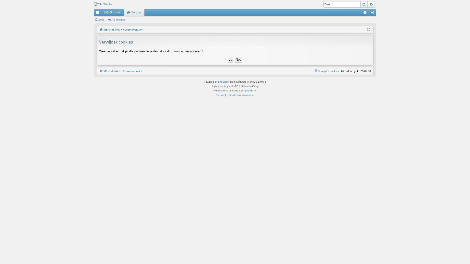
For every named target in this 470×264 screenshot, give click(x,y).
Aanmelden (118, 19)
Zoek (101, 19)
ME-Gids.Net (112, 12)
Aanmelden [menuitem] (373, 13)
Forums (136, 12)
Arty (226, 86)
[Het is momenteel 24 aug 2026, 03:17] (368, 30)
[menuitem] (365, 12)
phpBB (222, 81)
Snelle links (98, 13)
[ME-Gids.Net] (103, 4)
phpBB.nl (250, 90)
